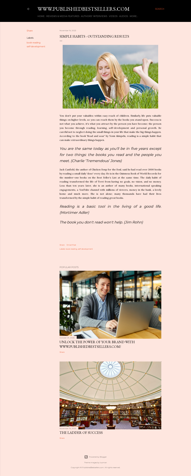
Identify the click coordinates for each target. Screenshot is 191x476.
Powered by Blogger (98, 457)
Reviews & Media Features (62, 16)
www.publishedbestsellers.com (83, 8)
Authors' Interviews (94, 16)
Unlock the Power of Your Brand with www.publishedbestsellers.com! (97, 344)
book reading (33, 42)
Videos (113, 16)
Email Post (71, 245)
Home (41, 16)
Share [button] (30, 30)
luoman (103, 462)
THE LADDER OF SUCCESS (81, 432)
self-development (36, 46)
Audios (123, 16)
